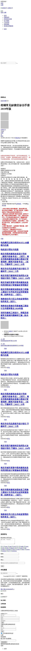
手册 (4, 100)
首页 (5, 15)
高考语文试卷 (8, 19)
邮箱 (2, 557)
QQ (2, 563)
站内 (5, 29)
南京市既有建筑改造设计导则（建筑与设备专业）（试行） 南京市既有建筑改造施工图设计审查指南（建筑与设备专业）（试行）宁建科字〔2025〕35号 (15, 259)
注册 (2, 5)
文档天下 (11, 331)
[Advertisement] (15, 45)
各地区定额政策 (8, 26)
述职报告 (6, 24)
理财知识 (6, 17)
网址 (2, 560)
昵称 (2, 553)
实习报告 (6, 20)
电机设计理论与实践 (10, 249)
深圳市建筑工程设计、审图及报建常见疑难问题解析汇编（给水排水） (14, 315)
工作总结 (6, 22)
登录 (2, 3)
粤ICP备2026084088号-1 (7, 589)
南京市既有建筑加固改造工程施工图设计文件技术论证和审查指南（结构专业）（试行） (14, 292)
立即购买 (18, 203)
